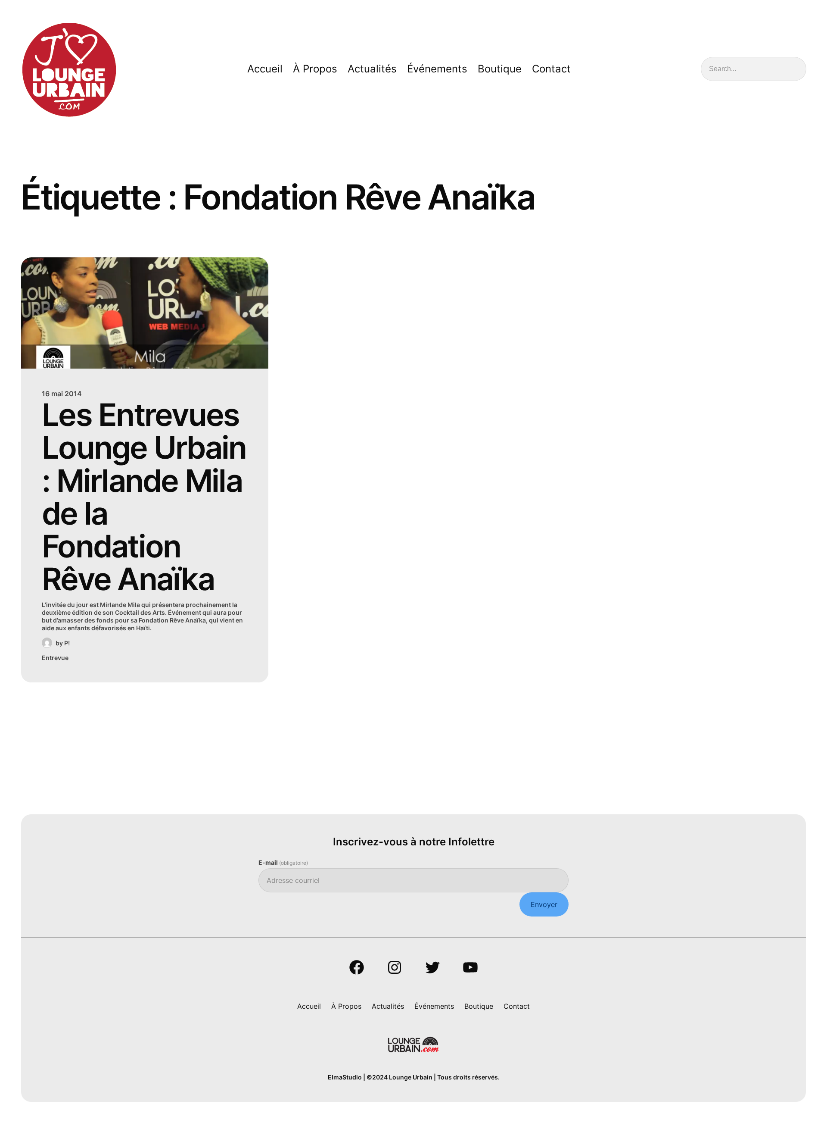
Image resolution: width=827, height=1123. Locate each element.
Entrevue (55, 657)
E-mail (283, 862)
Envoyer (544, 904)
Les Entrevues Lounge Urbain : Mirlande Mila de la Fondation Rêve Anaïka (144, 497)
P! (67, 643)
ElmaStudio (345, 1077)
